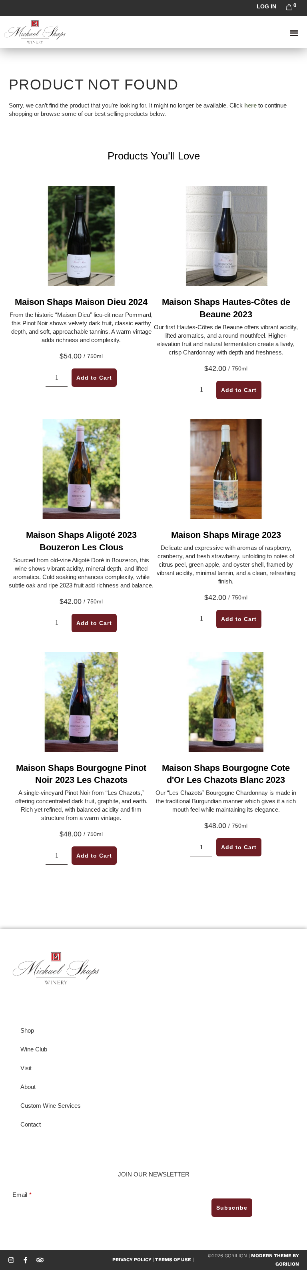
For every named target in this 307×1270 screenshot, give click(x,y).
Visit (26, 1068)
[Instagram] (11, 1260)
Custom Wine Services (50, 1105)
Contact (30, 1124)
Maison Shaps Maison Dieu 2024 (81, 302)
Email (19, 1194)
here (250, 105)
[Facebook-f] (25, 1260)
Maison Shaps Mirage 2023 (226, 535)
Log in (266, 6)
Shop (27, 1030)
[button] (294, 33)
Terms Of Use (172, 1259)
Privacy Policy (132, 1259)
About (28, 1086)
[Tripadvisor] (40, 1260)
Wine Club (33, 1049)
